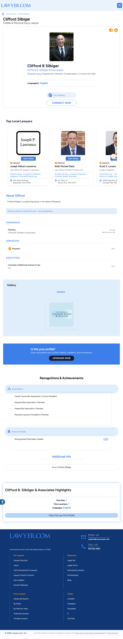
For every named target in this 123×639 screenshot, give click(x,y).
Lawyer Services (21, 560)
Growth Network (21, 585)
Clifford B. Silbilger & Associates (45, 69)
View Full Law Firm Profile (61, 515)
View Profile (28, 158)
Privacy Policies (113, 633)
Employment (48, 73)
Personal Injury (34, 73)
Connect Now (61, 102)
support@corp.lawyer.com (99, 539)
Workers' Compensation (66, 73)
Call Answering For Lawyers (25, 570)
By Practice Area (21, 608)
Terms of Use (79, 633)
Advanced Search (21, 599)
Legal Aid (71, 560)
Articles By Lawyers (75, 570)
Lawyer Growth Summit (24, 575)
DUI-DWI (91, 73)
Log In (16, 565)
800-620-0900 (94, 549)
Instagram (71, 604)
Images (61, 292)
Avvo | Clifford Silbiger (61, 467)
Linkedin (71, 599)
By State (17, 604)
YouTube (71, 618)
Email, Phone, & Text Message (95, 633)
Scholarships (72, 575)
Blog (69, 580)
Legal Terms (72, 565)
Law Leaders (19, 580)
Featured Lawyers (21, 613)
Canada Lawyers (21, 618)
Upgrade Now (62, 358)
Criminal (82, 73)
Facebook (71, 608)
